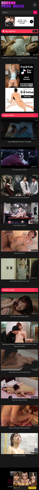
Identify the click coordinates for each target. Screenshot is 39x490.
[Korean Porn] (16, 5)
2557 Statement (13, 480)
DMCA (9, 482)
